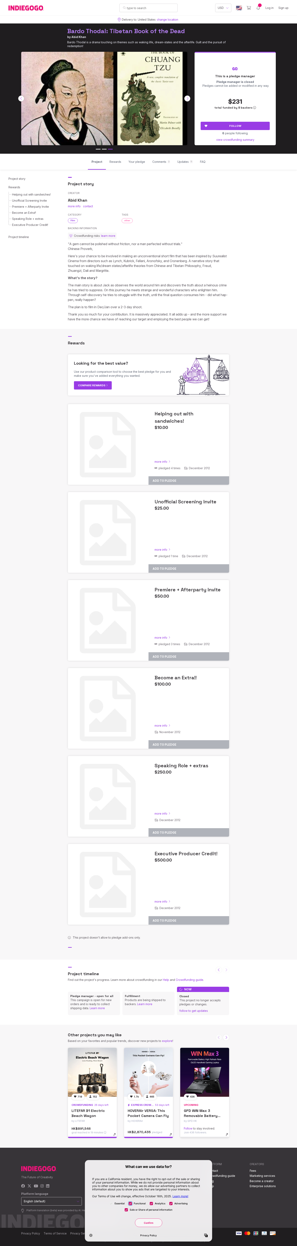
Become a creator (262, 1181)
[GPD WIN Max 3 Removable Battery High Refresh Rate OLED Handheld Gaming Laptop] (204, 1072)
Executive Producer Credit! (30, 225)
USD (221, 8)
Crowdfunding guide (189, 979)
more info (74, 206)
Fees (253, 1170)
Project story (16, 178)
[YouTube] (36, 1186)
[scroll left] (21, 98)
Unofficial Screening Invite (29, 200)
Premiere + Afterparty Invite (30, 206)
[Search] (124, 7)
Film (73, 220)
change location (167, 19)
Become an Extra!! (24, 212)
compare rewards (92, 385)
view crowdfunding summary (235, 139)
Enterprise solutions (263, 1186)
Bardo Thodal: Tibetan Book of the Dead (126, 31)
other (127, 220)
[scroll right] (187, 98)
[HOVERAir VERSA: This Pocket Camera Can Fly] (148, 1072)
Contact (213, 1170)
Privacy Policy (30, 1233)
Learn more (97, 1008)
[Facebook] (23, 1186)
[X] (29, 1186)
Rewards (14, 187)
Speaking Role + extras (27, 218)
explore (167, 1041)
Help (166, 979)
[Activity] (258, 8)
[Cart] (248, 8)
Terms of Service (55, 1233)
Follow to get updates (193, 1010)
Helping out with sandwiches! (31, 194)
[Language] (239, 8)
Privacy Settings (81, 1233)
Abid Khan (78, 37)
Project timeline (18, 237)
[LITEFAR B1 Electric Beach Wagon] (92, 1072)
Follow (235, 125)
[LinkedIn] (47, 1186)
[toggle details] (116, 1136)
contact (88, 206)
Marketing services (262, 1175)
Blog (211, 1181)
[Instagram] (42, 1186)
